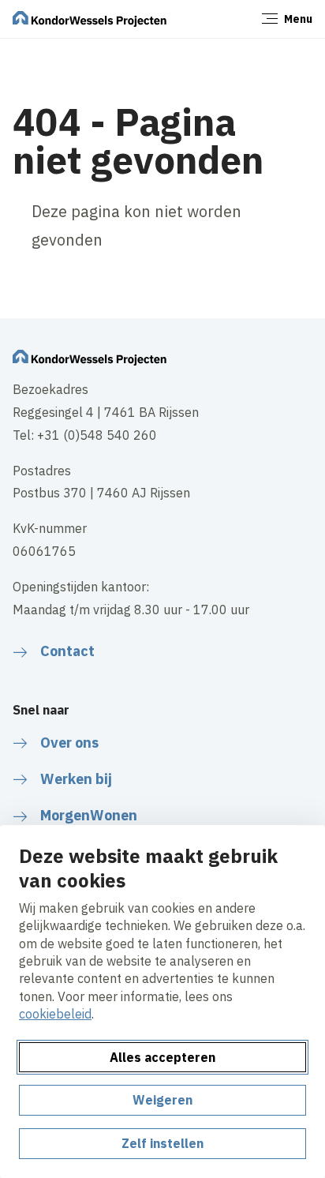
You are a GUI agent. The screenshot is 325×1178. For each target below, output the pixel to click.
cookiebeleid (55, 1014)
